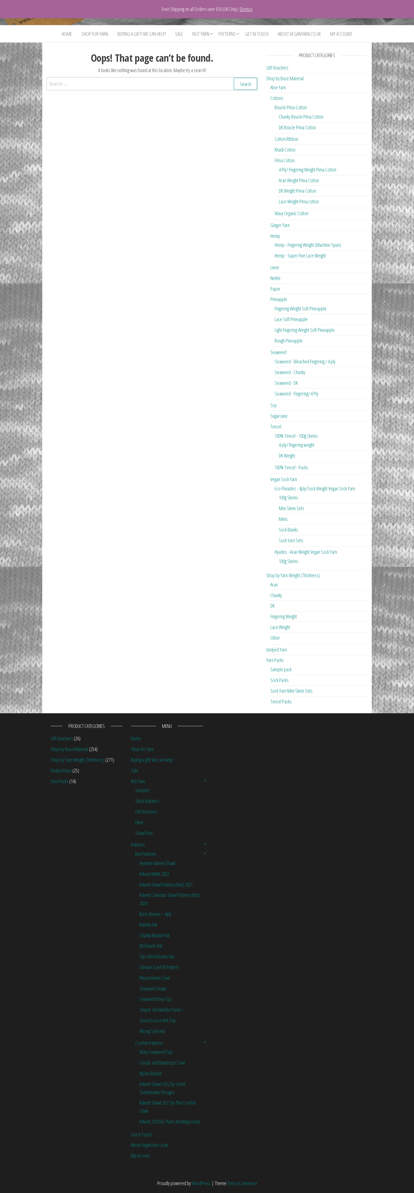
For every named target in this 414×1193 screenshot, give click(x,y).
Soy (273, 405)
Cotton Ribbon (286, 138)
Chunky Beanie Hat (154, 935)
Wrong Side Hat (152, 1031)
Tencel (275, 426)
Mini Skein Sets (291, 508)
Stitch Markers (147, 800)
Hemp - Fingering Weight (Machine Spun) (308, 244)
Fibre (139, 822)
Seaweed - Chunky (290, 372)
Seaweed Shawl (152, 988)
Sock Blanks (288, 529)
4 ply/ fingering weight (296, 444)
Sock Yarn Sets (291, 540)
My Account (341, 33)
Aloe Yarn (278, 87)
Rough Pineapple (288, 340)
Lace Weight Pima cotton (299, 201)
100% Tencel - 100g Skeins (296, 435)
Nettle (275, 278)
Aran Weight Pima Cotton (299, 180)
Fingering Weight (283, 616)
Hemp (275, 235)
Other (275, 637)
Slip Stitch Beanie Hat (156, 956)
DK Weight (287, 455)
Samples (142, 790)
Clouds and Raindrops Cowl (162, 1062)
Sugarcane (279, 415)
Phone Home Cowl (154, 977)
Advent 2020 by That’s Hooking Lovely (169, 1121)
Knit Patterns (145, 853)
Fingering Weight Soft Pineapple (300, 308)
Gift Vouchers (277, 67)
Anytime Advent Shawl (157, 863)
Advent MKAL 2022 (154, 873)
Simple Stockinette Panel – (161, 1009)
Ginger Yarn (280, 225)
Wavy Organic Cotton (291, 213)
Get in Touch (256, 33)
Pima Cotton (285, 160)
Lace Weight (280, 627)
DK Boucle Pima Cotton (297, 127)
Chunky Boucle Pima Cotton (301, 116)
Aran (274, 584)
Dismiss (246, 9)
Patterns (227, 33)
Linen (274, 267)
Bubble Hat (148, 924)
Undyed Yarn (276, 649)
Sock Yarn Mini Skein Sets (291, 690)
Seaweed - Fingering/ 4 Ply (296, 393)
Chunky (276, 595)
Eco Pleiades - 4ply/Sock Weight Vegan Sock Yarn (315, 488)
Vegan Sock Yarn (283, 479)
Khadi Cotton (285, 149)
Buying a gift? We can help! (141, 33)
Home (67, 33)
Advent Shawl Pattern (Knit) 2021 (166, 884)
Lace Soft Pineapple (291, 319)
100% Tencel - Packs (291, 467)
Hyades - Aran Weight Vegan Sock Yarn (306, 551)
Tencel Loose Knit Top (157, 1020)
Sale (179, 33)
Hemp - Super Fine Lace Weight (300, 255)
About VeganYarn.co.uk (299, 33)
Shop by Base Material (285, 78)
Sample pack (280, 669)
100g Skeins (288, 497)
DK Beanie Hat (150, 945)
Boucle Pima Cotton (291, 107)
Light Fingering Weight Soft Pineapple (305, 329)
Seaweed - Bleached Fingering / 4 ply (305, 361)
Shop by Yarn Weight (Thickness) (293, 575)
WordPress (201, 1183)
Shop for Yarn (94, 33)
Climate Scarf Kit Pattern (159, 967)
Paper (275, 288)
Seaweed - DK (286, 382)
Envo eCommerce (242, 1183)
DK (272, 605)
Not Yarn (200, 33)
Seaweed (278, 352)
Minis (283, 519)
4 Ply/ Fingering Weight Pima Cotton (307, 169)
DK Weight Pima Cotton (297, 190)
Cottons (276, 98)
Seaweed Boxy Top (155, 999)
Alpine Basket (150, 1073)
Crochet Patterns (149, 1042)
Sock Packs (279, 680)
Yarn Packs (275, 660)
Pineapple (278, 299)
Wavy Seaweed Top (155, 1051)
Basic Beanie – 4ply (155, 913)
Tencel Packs (281, 701)
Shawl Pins (144, 833)
